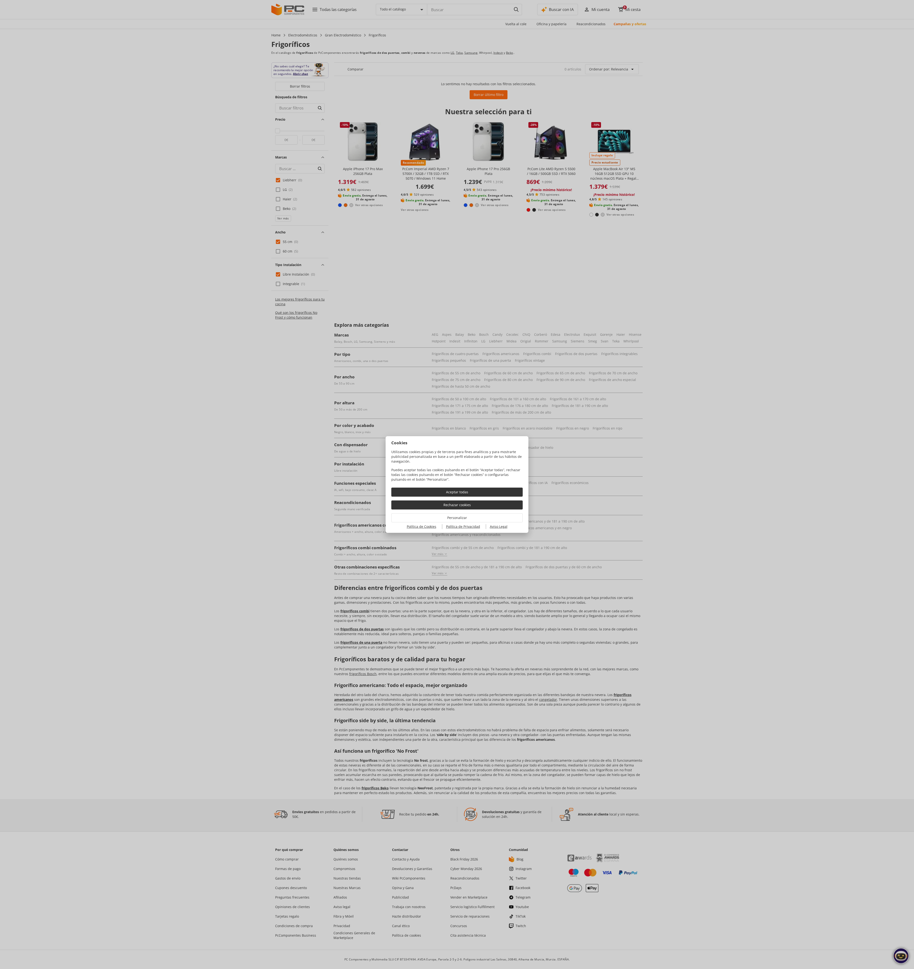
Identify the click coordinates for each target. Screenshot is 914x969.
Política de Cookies (421, 526)
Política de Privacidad (463, 526)
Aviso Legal (498, 526)
